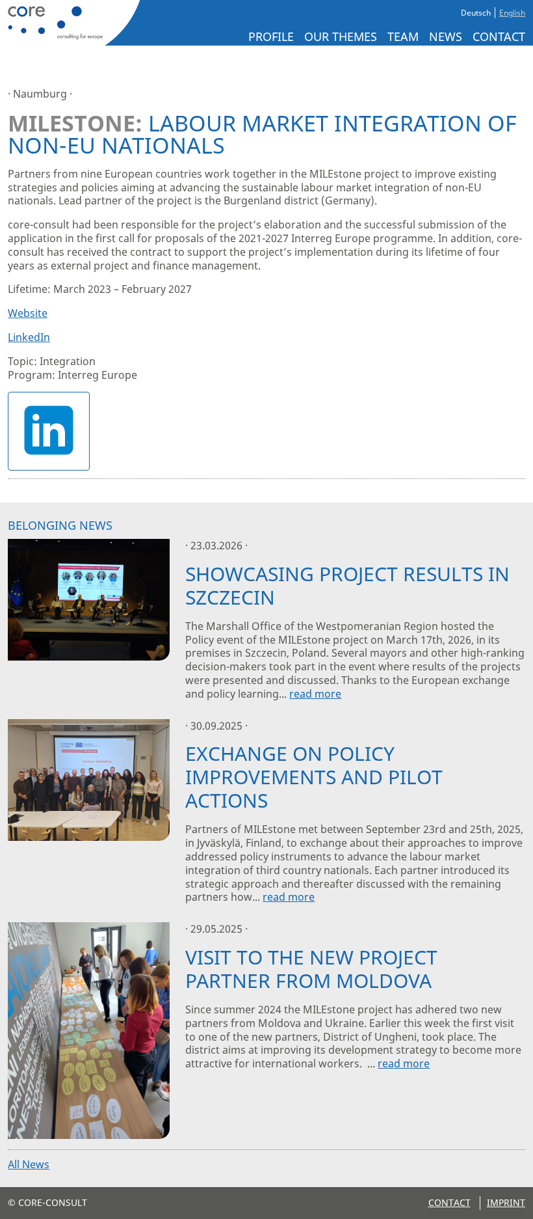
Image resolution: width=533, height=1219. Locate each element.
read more (315, 694)
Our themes (340, 36)
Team (403, 36)
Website (27, 313)
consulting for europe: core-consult (71, 23)
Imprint (506, 1202)
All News (28, 1164)
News (445, 36)
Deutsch (476, 12)
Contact (499, 36)
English (512, 12)
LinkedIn (29, 337)
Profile (271, 36)
